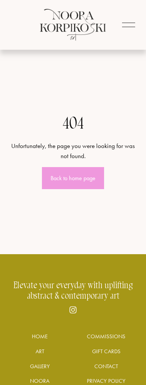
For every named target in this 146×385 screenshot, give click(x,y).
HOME (40, 336)
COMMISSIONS (106, 336)
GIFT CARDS (106, 351)
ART (40, 351)
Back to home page (73, 178)
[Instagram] (73, 310)
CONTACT (106, 366)
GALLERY (40, 366)
